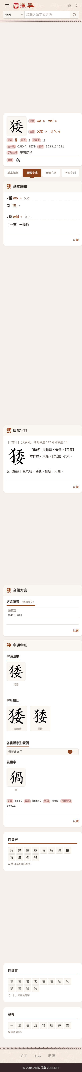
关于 (24, 1056)
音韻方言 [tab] (51, 173)
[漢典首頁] (24, 6)
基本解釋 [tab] (13, 173)
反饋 (76, 240)
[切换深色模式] (76, 5)
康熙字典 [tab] (32, 173)
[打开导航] (7, 6)
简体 (68, 5)
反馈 (52, 1056)
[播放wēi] (56, 121)
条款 (38, 1056)
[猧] (18, 160)
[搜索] (74, 14)
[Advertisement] (41, 65)
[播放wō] (44, 121)
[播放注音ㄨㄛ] (46, 131)
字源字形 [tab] (70, 173)
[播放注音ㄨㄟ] (59, 131)
